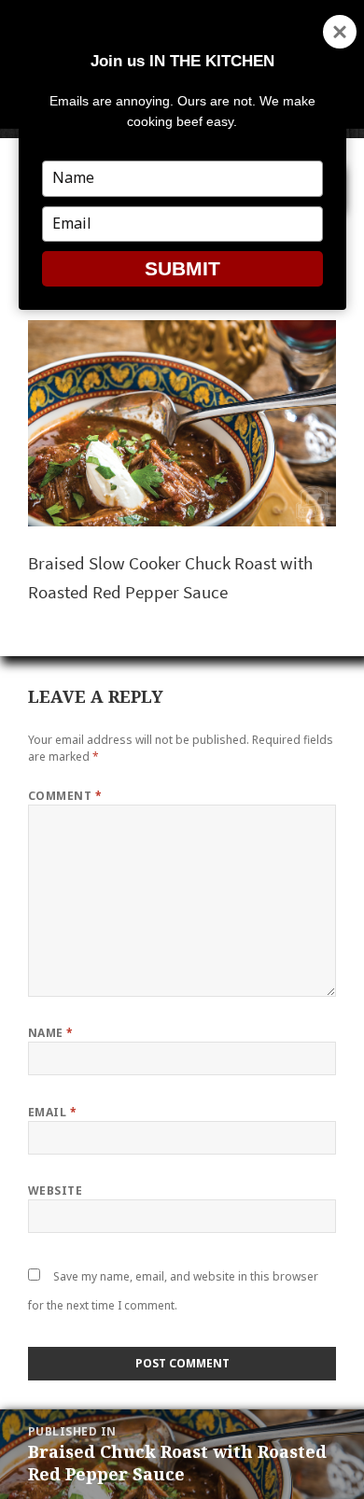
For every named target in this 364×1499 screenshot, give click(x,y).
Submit (182, 268)
